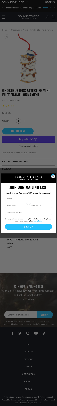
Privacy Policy (37, 221)
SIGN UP (28, 226)
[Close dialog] (53, 176)
